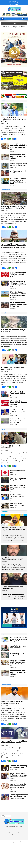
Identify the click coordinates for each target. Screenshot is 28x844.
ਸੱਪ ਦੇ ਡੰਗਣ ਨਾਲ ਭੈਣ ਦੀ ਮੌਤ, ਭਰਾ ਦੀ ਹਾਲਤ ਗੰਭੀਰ (18, 172)
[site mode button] (23, 18)
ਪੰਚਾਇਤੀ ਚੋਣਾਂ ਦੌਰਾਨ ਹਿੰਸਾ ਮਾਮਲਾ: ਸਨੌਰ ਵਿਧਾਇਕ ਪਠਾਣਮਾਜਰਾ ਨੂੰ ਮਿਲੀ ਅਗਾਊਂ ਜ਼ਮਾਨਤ (18, 156)
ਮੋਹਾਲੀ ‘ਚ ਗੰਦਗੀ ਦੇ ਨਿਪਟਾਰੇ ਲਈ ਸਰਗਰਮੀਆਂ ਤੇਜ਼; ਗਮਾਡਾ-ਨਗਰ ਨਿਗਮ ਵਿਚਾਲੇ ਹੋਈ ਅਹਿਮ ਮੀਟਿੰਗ (13, 207)
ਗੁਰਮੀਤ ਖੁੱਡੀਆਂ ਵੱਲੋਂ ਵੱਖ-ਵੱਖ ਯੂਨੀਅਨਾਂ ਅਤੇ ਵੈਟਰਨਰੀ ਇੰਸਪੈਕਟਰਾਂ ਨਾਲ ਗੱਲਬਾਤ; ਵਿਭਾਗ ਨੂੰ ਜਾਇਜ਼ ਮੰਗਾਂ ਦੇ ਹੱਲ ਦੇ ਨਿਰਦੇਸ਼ (18, 181)
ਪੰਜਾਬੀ (8, 3)
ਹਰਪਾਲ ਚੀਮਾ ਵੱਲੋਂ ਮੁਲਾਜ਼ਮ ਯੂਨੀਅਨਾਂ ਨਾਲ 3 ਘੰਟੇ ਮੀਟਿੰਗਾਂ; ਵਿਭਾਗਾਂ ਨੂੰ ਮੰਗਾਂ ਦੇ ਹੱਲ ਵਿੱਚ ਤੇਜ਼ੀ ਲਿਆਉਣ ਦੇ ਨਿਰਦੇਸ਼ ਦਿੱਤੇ (18, 146)
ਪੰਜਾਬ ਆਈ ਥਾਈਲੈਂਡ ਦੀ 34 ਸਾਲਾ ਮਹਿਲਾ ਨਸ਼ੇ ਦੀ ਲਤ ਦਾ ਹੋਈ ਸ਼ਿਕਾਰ (13, 447)
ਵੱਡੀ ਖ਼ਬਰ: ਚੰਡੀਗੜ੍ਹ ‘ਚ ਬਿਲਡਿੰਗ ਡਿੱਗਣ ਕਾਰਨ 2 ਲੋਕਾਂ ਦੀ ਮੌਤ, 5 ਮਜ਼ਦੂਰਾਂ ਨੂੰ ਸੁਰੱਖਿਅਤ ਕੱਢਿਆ (18, 304)
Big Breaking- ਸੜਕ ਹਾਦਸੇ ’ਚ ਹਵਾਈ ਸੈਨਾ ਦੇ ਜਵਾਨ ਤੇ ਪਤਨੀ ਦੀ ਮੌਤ (12, 368)
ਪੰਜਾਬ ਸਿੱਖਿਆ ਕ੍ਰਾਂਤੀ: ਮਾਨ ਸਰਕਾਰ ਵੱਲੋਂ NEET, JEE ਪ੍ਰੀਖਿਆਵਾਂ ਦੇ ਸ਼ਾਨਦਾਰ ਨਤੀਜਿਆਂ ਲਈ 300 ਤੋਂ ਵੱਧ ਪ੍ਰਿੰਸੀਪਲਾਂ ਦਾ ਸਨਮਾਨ (19, 797)
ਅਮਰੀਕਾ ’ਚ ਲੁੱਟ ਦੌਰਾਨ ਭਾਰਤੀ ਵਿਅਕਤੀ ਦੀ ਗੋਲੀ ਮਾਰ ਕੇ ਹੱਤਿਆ (17, 504)
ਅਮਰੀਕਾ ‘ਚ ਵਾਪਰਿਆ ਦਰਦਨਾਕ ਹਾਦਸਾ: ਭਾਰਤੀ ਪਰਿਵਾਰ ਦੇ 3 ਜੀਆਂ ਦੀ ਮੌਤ (12, 587)
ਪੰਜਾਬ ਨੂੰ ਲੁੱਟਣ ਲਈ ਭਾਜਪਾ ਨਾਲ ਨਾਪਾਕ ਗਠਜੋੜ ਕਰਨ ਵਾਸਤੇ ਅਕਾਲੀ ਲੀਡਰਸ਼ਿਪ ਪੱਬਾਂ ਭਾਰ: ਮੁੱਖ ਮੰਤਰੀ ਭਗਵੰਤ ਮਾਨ (13, 119)
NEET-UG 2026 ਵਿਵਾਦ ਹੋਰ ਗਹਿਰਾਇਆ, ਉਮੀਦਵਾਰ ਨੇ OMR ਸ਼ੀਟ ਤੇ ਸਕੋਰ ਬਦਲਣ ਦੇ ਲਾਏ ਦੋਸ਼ (14, 742)
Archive (16, 4)
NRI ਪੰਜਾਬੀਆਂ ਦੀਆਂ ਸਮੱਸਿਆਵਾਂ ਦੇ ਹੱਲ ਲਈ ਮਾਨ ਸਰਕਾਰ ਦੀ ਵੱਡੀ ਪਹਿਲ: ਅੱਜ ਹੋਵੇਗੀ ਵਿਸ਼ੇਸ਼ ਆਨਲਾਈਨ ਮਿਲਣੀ (13, 529)
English (19, 3)
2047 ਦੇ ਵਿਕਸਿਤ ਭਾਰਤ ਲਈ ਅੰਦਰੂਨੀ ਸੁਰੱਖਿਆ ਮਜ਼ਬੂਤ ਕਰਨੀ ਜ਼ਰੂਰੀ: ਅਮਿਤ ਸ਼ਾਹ (18, 411)
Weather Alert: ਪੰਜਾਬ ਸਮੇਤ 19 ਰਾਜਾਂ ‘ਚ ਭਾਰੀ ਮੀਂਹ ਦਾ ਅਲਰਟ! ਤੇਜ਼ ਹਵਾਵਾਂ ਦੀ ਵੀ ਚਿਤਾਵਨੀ (17, 420)
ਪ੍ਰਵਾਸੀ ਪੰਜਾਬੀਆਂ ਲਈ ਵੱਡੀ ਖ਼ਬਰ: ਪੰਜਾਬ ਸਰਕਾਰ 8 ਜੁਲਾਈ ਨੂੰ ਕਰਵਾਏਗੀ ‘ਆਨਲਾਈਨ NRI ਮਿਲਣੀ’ (13, 558)
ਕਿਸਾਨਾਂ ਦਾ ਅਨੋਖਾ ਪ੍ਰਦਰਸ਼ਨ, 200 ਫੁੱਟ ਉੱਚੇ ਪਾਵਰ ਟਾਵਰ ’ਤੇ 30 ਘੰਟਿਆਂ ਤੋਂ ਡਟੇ (18, 164)
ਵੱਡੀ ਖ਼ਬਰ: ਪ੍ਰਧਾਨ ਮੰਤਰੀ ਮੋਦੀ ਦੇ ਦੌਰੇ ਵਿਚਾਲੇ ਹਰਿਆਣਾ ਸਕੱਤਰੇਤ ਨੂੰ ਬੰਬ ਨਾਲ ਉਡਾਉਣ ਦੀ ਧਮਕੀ (18, 274)
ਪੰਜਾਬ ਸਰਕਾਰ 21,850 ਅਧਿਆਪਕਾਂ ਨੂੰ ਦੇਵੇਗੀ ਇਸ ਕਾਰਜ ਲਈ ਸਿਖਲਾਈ (18, 766)
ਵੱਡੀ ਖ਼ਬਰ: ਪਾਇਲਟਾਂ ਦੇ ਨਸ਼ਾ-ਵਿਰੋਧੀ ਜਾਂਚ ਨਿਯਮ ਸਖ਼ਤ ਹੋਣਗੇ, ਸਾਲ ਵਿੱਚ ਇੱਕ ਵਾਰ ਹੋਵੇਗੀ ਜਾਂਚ (18, 402)
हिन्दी (14, 3)
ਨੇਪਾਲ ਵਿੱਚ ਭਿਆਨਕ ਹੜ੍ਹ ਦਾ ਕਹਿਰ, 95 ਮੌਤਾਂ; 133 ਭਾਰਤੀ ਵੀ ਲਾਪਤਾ (13, 330)
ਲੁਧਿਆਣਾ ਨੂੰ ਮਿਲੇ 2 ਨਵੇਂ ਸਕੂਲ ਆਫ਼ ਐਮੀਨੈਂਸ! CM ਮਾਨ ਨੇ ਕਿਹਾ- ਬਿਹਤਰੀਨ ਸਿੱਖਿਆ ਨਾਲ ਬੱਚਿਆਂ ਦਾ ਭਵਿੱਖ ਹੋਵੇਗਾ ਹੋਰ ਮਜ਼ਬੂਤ (18, 776)
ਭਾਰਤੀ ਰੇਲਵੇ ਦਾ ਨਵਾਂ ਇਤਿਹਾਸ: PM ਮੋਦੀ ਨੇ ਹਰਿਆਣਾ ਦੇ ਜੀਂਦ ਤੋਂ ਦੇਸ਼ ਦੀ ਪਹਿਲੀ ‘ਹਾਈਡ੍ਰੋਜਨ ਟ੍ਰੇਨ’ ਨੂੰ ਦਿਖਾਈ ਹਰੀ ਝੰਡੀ (18, 284)
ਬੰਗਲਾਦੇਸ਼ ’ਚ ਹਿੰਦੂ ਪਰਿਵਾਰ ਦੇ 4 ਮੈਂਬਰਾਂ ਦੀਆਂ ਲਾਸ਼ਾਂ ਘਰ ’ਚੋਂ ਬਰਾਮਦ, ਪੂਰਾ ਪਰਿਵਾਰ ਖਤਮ (18, 496)
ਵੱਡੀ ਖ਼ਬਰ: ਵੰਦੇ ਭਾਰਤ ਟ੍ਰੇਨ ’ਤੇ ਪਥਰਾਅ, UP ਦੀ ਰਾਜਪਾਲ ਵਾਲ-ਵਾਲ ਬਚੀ (17, 393)
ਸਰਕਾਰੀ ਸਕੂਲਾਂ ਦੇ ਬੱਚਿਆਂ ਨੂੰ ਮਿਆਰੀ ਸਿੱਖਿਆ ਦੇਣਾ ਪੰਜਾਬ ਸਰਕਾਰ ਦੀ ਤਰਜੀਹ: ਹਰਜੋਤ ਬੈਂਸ (13, 702)
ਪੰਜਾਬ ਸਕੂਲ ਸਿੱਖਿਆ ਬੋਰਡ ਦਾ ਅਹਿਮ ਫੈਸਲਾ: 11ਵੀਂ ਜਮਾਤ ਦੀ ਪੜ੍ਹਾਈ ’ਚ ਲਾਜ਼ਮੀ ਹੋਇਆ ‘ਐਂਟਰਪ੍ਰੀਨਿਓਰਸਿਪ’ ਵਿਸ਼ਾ (18, 786)
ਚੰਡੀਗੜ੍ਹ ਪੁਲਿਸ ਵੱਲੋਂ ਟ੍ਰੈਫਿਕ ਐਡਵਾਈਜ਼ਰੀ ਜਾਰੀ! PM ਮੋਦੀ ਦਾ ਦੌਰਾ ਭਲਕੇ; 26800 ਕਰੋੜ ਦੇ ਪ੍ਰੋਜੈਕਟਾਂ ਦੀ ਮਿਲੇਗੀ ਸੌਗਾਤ (18, 294)
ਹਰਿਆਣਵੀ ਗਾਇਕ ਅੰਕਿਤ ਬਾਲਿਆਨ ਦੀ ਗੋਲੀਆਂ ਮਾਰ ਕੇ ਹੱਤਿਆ (12, 27)
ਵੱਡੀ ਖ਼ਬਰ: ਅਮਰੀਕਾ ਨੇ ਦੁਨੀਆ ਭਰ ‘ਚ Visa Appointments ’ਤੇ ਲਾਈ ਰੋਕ (18, 479)
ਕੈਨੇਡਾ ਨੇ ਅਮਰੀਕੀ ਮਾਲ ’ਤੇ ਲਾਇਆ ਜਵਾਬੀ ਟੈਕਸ (17, 471)
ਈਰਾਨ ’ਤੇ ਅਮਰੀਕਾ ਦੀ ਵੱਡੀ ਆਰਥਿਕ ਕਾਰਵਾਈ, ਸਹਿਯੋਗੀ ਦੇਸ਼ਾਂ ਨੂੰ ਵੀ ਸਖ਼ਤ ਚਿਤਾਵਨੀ (18, 487)
